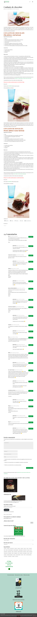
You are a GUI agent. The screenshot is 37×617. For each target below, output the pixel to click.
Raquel (9, 421)
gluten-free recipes (20, 551)
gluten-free (15, 551)
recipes (22, 554)
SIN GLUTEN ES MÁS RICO (12, 288)
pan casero (21, 553)
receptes (5, 554)
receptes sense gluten (9, 554)
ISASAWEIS (10, 181)
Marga (9, 405)
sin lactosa (16, 556)
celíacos (25, 548)
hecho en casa (5, 553)
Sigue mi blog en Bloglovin (8, 514)
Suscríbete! (6, 509)
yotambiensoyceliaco (11, 390)
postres (28, 553)
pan (18, 553)
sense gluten (5, 556)
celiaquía (22, 548)
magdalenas (15, 553)
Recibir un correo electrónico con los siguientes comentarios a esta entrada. (16, 462)
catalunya (8, 548)
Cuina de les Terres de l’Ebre (18, 599)
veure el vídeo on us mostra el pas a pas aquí (19, 173)
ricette (24, 554)
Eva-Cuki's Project (11, 369)
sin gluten (13, 556)
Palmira (9, 268)
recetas (14, 554)
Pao (9, 236)
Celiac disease (12, 548)
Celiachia (16, 548)
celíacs (27, 548)
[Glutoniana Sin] (18, 497)
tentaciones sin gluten (12, 306)
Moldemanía (18, 611)
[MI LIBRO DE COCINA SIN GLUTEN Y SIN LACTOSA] (10, 491)
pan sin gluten (25, 553)
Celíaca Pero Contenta (12, 254)
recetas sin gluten (18, 554)
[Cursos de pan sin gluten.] (18, 530)
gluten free (24, 551)
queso (31, 553)
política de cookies (19, 615)
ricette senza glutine (28, 554)
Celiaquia (19, 548)
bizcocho (5, 548)
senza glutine (9, 556)
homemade (9, 553)
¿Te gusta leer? (18, 587)
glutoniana (14, 245)
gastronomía (9, 551)
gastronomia (5, 551)
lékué (12, 553)
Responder (30, 236)
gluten (12, 551)
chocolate (30, 548)
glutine (28, 551)
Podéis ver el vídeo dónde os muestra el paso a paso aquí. (23, 78)
